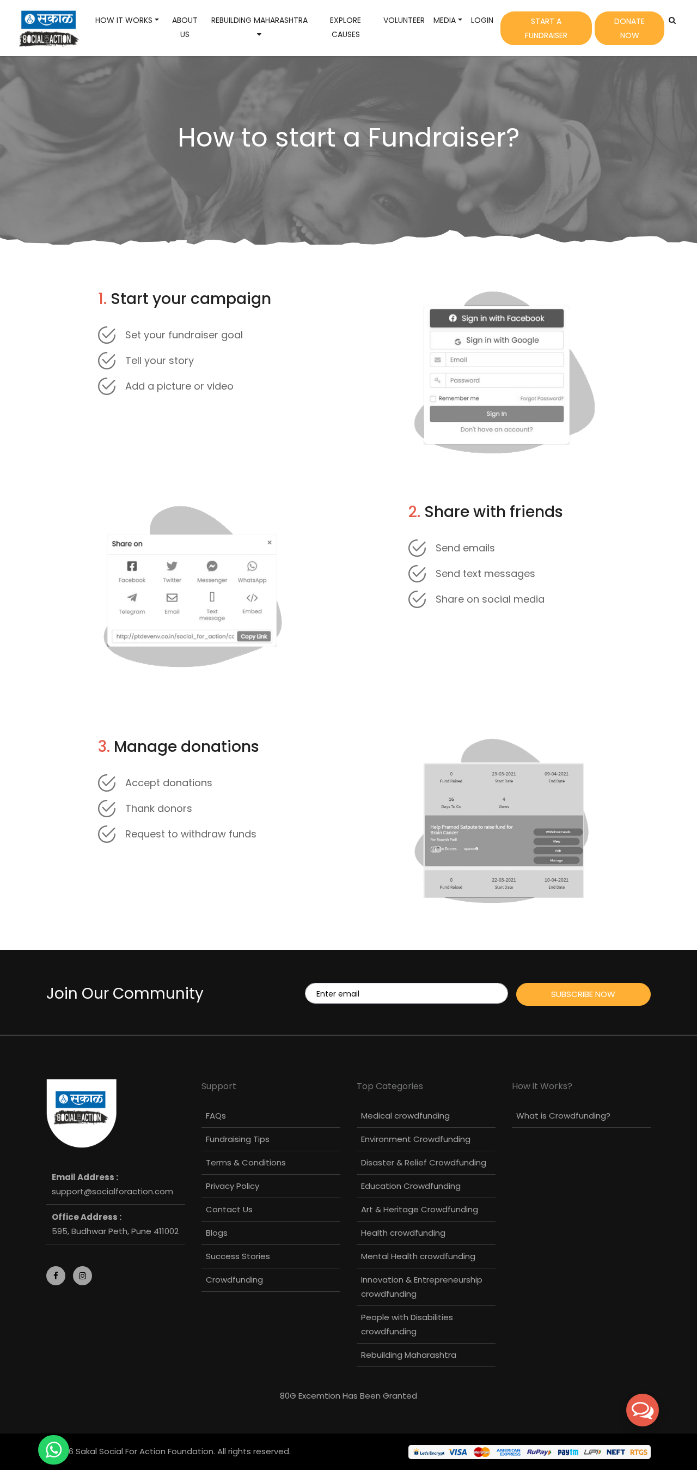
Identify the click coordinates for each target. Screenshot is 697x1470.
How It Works (123, 20)
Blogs (217, 1232)
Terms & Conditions (246, 1162)
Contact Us (229, 1209)
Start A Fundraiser (546, 28)
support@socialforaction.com (112, 1191)
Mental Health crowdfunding (418, 1256)
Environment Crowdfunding (415, 1139)
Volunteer (404, 20)
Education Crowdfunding (411, 1186)
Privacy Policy (232, 1186)
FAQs (216, 1115)
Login (482, 20)
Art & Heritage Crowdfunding (419, 1209)
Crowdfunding (234, 1279)
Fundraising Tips (238, 1139)
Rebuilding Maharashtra (408, 1354)
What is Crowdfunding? (563, 1115)
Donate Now (629, 28)
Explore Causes (345, 27)
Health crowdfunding (403, 1232)
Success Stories (238, 1256)
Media (444, 20)
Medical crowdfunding (405, 1115)
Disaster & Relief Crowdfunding (423, 1162)
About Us (185, 27)
